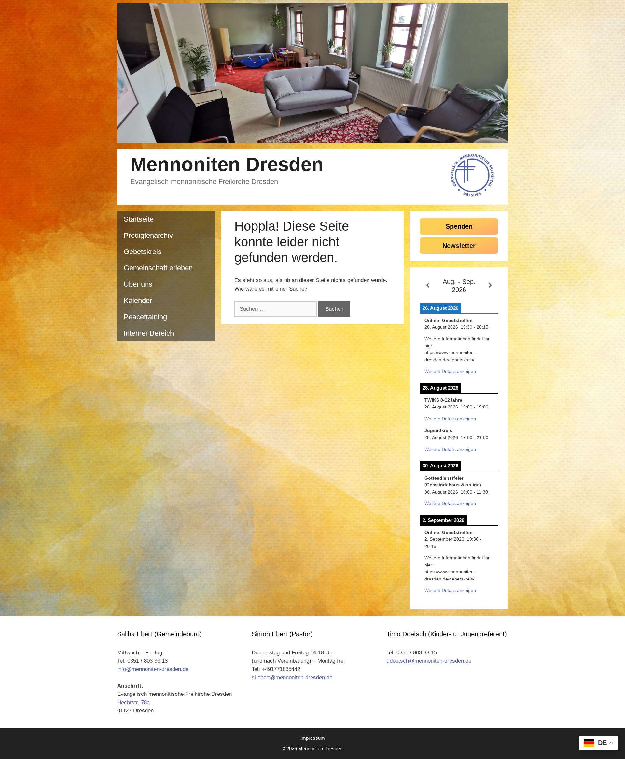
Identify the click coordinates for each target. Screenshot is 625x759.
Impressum (312, 738)
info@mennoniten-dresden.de (152, 669)
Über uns (138, 284)
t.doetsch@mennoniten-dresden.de (428, 661)
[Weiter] (490, 285)
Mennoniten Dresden (227, 164)
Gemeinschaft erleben (158, 268)
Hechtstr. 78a (133, 702)
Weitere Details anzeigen (450, 371)
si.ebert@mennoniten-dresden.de (292, 677)
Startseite (139, 219)
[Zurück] (428, 285)
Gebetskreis (142, 252)
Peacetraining (145, 317)
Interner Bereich (149, 333)
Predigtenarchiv (148, 235)
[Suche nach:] (276, 309)
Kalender (138, 300)
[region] (312, 73)
